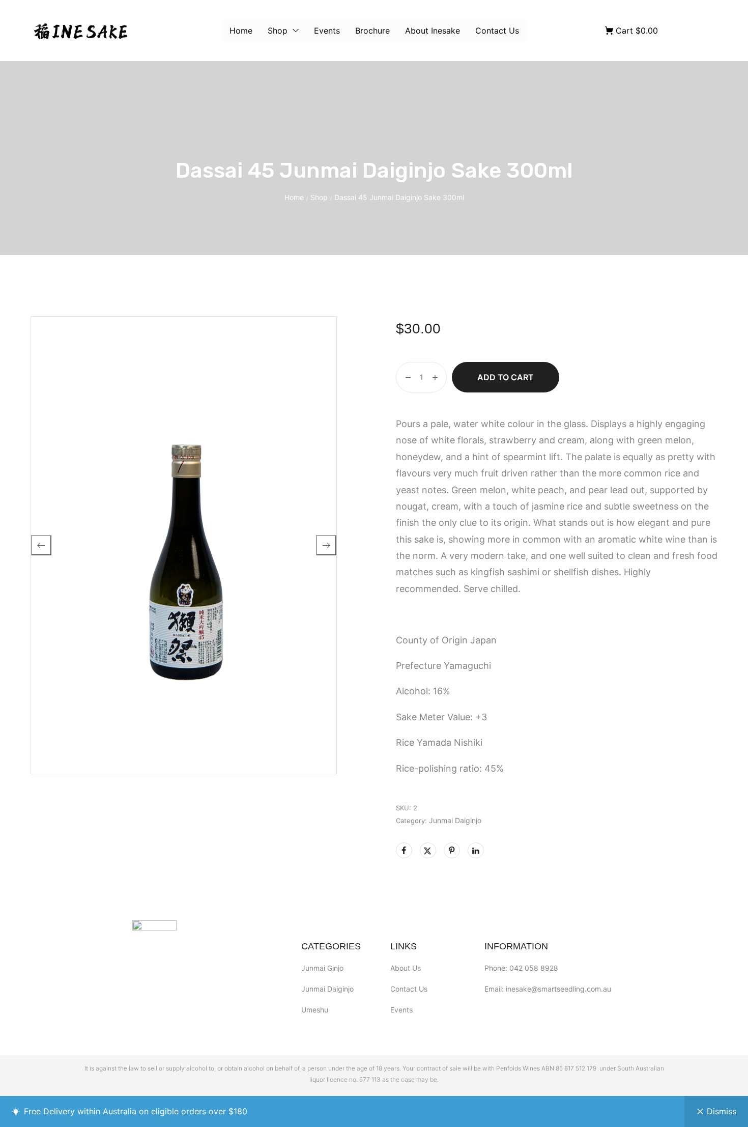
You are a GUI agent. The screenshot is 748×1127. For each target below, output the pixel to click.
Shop (319, 197)
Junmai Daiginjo (455, 820)
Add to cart (505, 377)
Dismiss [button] (721, 1111)
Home (294, 197)
